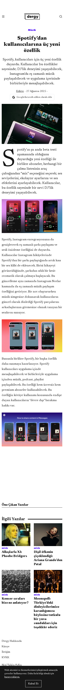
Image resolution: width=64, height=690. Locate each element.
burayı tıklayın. (12, 677)
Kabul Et (33, 683)
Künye (5, 646)
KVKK (5, 657)
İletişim (6, 652)
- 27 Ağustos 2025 (31, 91)
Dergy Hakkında (12, 641)
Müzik (32, 30)
